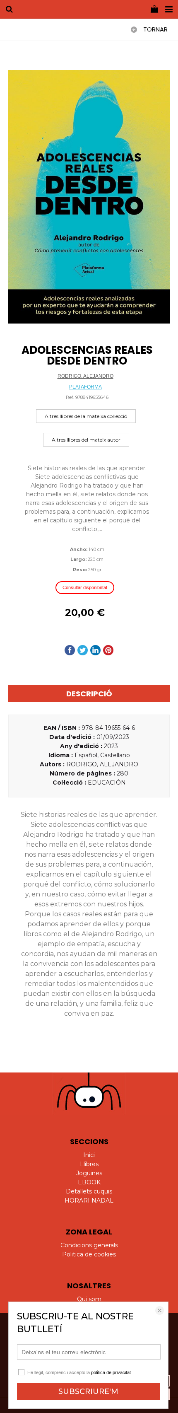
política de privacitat (111, 1372)
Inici (89, 1155)
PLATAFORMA (85, 387)
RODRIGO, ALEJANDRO (85, 376)
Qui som (89, 1299)
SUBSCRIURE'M (88, 1391)
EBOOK (89, 1182)
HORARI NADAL (89, 1200)
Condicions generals (89, 1245)
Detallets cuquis (89, 1191)
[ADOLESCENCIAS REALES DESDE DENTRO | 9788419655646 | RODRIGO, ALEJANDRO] (89, 197)
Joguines (89, 1173)
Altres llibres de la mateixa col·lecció (86, 416)
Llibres (89, 1164)
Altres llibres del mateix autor (86, 440)
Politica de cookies (89, 1254)
